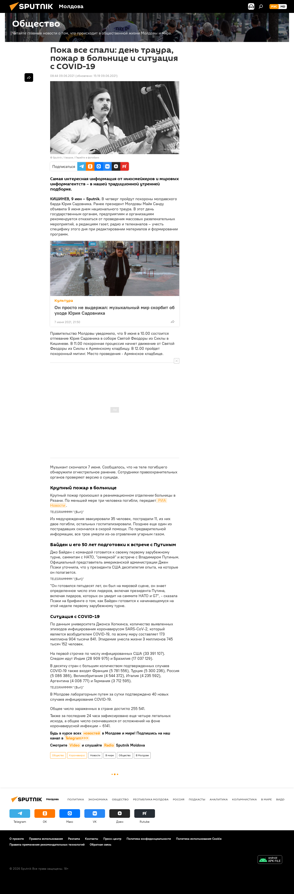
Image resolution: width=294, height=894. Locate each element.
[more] (172, 321)
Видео (281, 799)
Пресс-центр (112, 839)
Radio (109, 745)
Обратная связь (100, 844)
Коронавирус (77, 755)
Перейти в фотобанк (87, 157)
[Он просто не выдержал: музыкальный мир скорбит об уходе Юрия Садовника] (114, 268)
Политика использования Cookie (199, 839)
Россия (178, 799)
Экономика (98, 799)
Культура (63, 300)
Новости (95, 755)
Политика (75, 799)
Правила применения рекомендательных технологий (47, 844)
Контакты (91, 839)
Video (75, 745)
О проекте (16, 839)
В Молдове (142, 755)
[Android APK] (270, 860)
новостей (92, 733)
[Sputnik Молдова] (33, 12)
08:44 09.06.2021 (62, 76)
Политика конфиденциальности (149, 839)
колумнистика (244, 799)
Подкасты (197, 799)
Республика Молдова (151, 799)
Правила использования (46, 839)
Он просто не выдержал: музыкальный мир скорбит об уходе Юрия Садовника (114, 310)
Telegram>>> (76, 738)
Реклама (74, 839)
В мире (109, 755)
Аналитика (219, 799)
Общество (58, 755)
